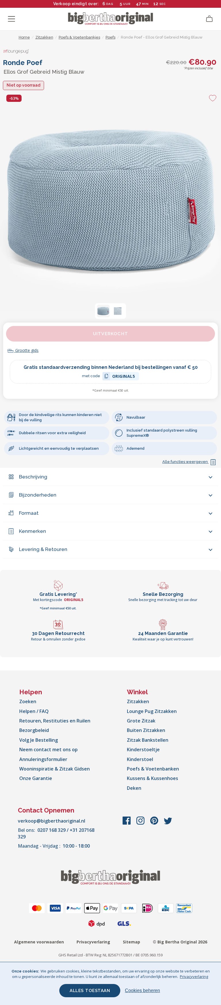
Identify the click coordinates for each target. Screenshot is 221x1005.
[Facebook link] (127, 823)
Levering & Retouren (43, 549)
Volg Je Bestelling (38, 740)
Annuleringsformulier (43, 759)
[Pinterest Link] (154, 823)
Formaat (29, 513)
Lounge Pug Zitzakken (152, 711)
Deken (134, 788)
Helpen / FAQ (34, 711)
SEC (162, 3)
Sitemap (131, 942)
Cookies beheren (142, 990)
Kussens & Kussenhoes (152, 778)
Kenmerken (32, 531)
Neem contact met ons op (48, 749)
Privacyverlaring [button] (194, 976)
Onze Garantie (35, 778)
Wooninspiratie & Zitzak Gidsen (54, 769)
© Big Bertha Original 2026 (180, 942)
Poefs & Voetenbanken (153, 769)
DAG (109, 3)
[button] (103, 311)
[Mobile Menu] (11, 19)
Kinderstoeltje (143, 749)
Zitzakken (138, 701)
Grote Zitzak (141, 721)
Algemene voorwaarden (39, 942)
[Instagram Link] (141, 823)
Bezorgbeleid (34, 730)
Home (24, 37)
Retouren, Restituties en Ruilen (54, 721)
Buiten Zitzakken (146, 730)
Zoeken (27, 701)
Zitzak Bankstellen (147, 740)
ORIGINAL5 (123, 377)
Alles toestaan (90, 990)
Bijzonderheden (37, 495)
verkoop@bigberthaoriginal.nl (51, 821)
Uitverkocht (110, 333)
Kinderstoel (140, 759)
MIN (145, 3)
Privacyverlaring (93, 942)
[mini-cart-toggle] (209, 19)
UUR (126, 3)
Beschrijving (33, 477)
